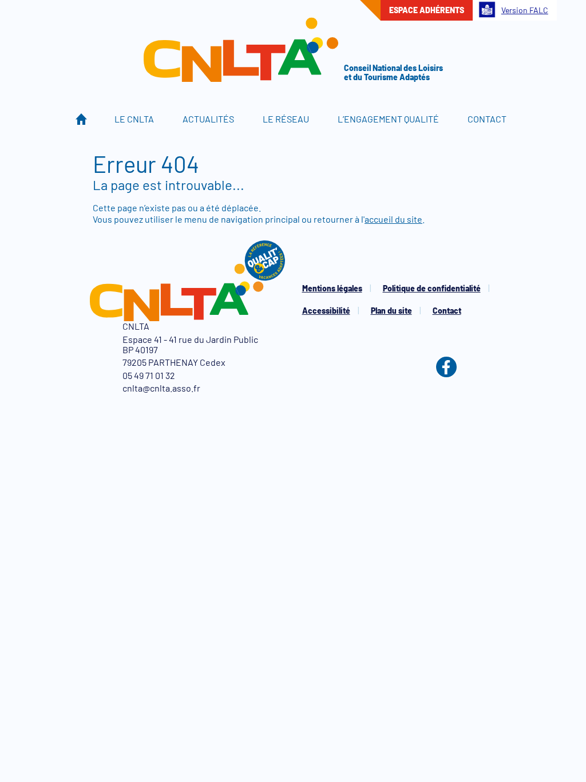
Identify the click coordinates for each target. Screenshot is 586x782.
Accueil (81, 119)
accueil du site (393, 219)
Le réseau (286, 118)
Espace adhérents (426, 10)
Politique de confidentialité (432, 288)
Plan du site (391, 310)
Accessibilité (326, 310)
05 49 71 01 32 (148, 375)
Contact (487, 118)
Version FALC (524, 10)
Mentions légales (332, 288)
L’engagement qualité (388, 118)
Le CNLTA (134, 118)
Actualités (208, 118)
